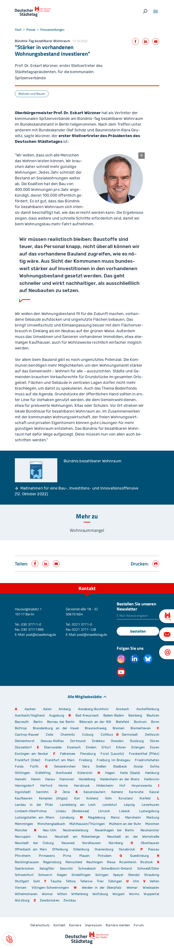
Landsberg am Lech (77, 805)
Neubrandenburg (75, 830)
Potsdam (104, 856)
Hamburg (152, 773)
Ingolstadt (23, 792)
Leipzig (129, 805)
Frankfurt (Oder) (27, 760)
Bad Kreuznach (87, 715)
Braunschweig (96, 728)
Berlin (38, 722)
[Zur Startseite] (33, 11)
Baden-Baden (113, 715)
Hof (122, 786)
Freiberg (85, 760)
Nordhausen (91, 843)
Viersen (20, 888)
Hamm (36, 779)
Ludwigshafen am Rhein (34, 817)
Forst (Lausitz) (112, 754)
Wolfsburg (100, 894)
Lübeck (127, 811)
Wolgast (118, 894)
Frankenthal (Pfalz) (144, 754)
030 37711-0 (31, 624)
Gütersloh (84, 773)
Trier (100, 881)
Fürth (34, 766)
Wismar (47, 894)
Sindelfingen (81, 875)
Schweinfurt (24, 875)
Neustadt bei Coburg (34, 843)
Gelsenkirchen (65, 766)
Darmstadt (130, 735)
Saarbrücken (24, 868)
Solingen (101, 875)
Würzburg (22, 900)
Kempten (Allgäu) (53, 798)
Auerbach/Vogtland (30, 715)
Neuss (42, 837)
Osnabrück (127, 849)
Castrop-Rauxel (27, 735)
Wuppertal (151, 894)
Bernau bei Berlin (61, 722)
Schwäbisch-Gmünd (116, 868)
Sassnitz (66, 868)
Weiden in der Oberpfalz (102, 888)
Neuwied (68, 843)
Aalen (47, 709)
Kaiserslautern (95, 792)
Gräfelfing (44, 773)
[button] (9, 939)
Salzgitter (46, 868)
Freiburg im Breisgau (113, 760)
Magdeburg (96, 817)
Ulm (136, 881)
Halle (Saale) (130, 773)
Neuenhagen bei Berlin (114, 830)
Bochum (140, 722)
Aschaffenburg (147, 709)
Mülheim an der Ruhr (125, 824)
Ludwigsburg (149, 811)
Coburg (87, 735)
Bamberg (135, 715)
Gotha (154, 766)
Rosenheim (127, 862)
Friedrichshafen (147, 760)
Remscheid (74, 862)
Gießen (101, 766)
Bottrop (21, 728)
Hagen (110, 773)
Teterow (86, 881)
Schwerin (45, 875)
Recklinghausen (27, 862)
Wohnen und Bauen (31, 93)
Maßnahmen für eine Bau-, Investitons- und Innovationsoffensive (79, 488)
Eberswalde (53, 747)
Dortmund (78, 741)
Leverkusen (150, 805)
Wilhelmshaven (26, 894)
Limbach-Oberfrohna (30, 811)
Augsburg (56, 715)
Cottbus (107, 735)
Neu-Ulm (49, 830)
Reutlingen (94, 862)
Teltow (71, 881)
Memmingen (24, 824)
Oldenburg (81, 849)
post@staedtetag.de (41, 634)
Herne (63, 786)
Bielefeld (122, 722)
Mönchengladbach (51, 824)
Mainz (115, 817)
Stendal (134, 875)
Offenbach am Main (31, 849)
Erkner (121, 747)
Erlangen (138, 747)
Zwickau (69, 900)
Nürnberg (116, 843)
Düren (154, 741)
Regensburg (52, 862)
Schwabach (88, 868)
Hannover (66, 779)
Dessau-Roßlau (52, 741)
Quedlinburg (139, 856)
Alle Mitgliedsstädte (85, 696)
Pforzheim (23, 856)
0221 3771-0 (82, 624)
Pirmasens (47, 856)
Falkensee (67, 754)
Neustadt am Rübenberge (77, 837)
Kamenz (117, 792)
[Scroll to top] (161, 583)
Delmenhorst (24, 741)
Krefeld (145, 798)
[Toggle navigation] (155, 11)
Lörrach (104, 811)
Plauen (84, 856)
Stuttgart (22, 881)
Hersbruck (82, 786)
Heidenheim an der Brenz (120, 779)
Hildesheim (104, 786)
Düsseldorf (23, 747)
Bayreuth (22, 722)
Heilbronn (151, 779)
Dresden (117, 741)
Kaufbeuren (23, 798)
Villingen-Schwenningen (50, 888)
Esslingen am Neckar (31, 754)
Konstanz (126, 798)
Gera (85, 766)
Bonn (155, 722)
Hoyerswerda (142, 786)
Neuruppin (23, 837)
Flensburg (88, 754)
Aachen (30, 709)
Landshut (109, 805)
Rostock (146, 862)
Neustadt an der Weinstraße (133, 837)
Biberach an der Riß (95, 722)
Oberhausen (150, 843)
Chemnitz (67, 735)
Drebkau (100, 741)
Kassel (154, 792)
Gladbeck (120, 766)
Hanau (50, 779)
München (152, 824)
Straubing (151, 875)
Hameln (20, 779)
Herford (46, 786)
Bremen (118, 728)
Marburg (152, 817)
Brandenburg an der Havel (56, 728)
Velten (154, 881)
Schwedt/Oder (148, 868)
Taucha (56, 881)
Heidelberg (87, 779)
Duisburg (137, 741)
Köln (108, 798)
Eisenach (74, 747)
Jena (66, 792)
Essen (154, 747)
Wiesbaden (151, 888)
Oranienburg (104, 849)
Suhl (36, 881)
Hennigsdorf (24, 786)
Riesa (111, 862)
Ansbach (122, 709)
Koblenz (92, 798)
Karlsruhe (136, 792)
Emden (91, 747)
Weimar (132, 888)
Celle (49, 735)
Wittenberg (79, 894)
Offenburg (60, 849)
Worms (134, 894)
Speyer (118, 875)
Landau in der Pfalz (34, 805)
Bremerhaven (140, 728)
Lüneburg (67, 817)
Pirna (67, 856)
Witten (62, 894)
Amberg (65, 709)
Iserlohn (42, 792)
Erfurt (106, 747)
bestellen (138, 631)
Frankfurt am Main (59, 760)
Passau (153, 849)
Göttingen (23, 773)
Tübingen (115, 881)
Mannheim (133, 817)
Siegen (62, 875)
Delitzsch (152, 735)
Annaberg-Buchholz (93, 709)
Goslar (138, 766)
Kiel (77, 798)
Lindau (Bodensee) (72, 811)
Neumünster (149, 830)
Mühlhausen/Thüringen (87, 824)
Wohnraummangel (87, 530)
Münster (21, 830)
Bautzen (153, 715)
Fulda (19, 766)
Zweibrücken (49, 900)
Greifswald (64, 773)
